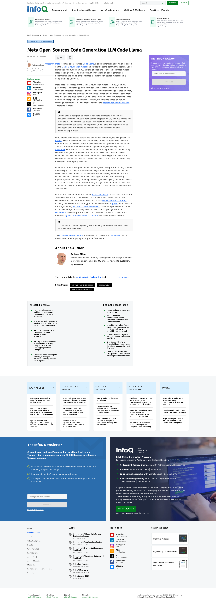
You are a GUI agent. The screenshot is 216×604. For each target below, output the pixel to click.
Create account (33, 533)
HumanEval (60, 212)
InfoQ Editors (32, 553)
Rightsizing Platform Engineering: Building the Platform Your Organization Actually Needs (107, 409)
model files (115, 235)
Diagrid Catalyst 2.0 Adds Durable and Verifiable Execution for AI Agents (173, 421)
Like (62, 58)
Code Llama (88, 63)
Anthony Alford (38, 65)
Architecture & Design (84, 10)
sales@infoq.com (52, 597)
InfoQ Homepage (33, 35)
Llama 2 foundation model (74, 66)
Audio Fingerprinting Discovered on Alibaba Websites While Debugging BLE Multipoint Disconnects (41, 411)
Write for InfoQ (33, 549)
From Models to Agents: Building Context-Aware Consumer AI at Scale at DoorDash (43, 313)
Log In (30, 537)
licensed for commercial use (116, 102)
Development (59, 10)
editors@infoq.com (70, 597)
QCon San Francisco (81, 564)
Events (165, 10)
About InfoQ (32, 557)
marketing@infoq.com (90, 597)
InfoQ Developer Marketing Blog (39, 569)
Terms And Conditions (157, 597)
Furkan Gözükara (100, 194)
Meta (57, 63)
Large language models (82, 289)
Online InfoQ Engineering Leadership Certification (88, 549)
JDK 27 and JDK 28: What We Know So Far (118, 311)
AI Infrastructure (110, 10)
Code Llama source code (71, 235)
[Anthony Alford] (29, 65)
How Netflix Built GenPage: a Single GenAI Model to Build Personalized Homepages (45, 323)
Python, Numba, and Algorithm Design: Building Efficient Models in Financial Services (41, 424)
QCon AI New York (80, 570)
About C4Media (33, 561)
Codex (58, 140)
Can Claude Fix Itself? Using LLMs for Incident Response (174, 411)
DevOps (154, 10)
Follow (49, 65)
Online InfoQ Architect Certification (87, 542)
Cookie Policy (171, 597)
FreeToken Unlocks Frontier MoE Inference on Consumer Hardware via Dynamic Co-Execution (141, 413)
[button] (169, 82)
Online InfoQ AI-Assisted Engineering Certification (88, 557)
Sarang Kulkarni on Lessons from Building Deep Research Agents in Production (45, 334)
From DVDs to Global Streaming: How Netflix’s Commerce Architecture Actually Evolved (73, 411)
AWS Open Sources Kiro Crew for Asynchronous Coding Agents (40, 400)
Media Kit (31, 565)
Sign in (184, 3)
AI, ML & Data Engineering (40, 41)
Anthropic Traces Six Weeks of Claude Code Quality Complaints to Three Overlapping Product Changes (45, 346)
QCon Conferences (34, 541)
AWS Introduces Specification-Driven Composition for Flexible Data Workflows (117, 319)
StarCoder (60, 149)
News (44, 35)
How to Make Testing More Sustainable (107, 399)
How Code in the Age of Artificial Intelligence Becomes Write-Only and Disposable (106, 422)
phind (115, 203)
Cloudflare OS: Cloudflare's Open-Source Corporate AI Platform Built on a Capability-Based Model (118, 328)
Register (172, 3)
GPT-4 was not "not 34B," (114, 200)
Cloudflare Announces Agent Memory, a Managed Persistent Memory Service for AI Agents (45, 358)
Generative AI (104, 285)
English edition (94, 3)
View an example (36, 458)
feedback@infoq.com (35, 597)
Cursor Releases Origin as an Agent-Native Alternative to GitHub (118, 337)
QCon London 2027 (81, 576)
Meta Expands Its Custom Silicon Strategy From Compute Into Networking (140, 425)
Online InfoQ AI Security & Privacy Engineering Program (87, 535)
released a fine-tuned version (86, 206)
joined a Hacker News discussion (82, 215)
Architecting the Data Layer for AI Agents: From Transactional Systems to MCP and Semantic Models (141, 401)
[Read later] (70, 57)
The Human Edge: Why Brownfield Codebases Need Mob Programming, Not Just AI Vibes (118, 345)
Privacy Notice (143, 597)
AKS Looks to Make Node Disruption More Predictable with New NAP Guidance (173, 401)
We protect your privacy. (160, 88)
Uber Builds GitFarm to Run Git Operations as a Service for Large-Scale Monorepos (118, 354)
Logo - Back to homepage (37, 9)
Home (29, 529)
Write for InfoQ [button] (108, 3)
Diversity (30, 573)
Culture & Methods (134, 10)
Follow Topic (123, 277)
